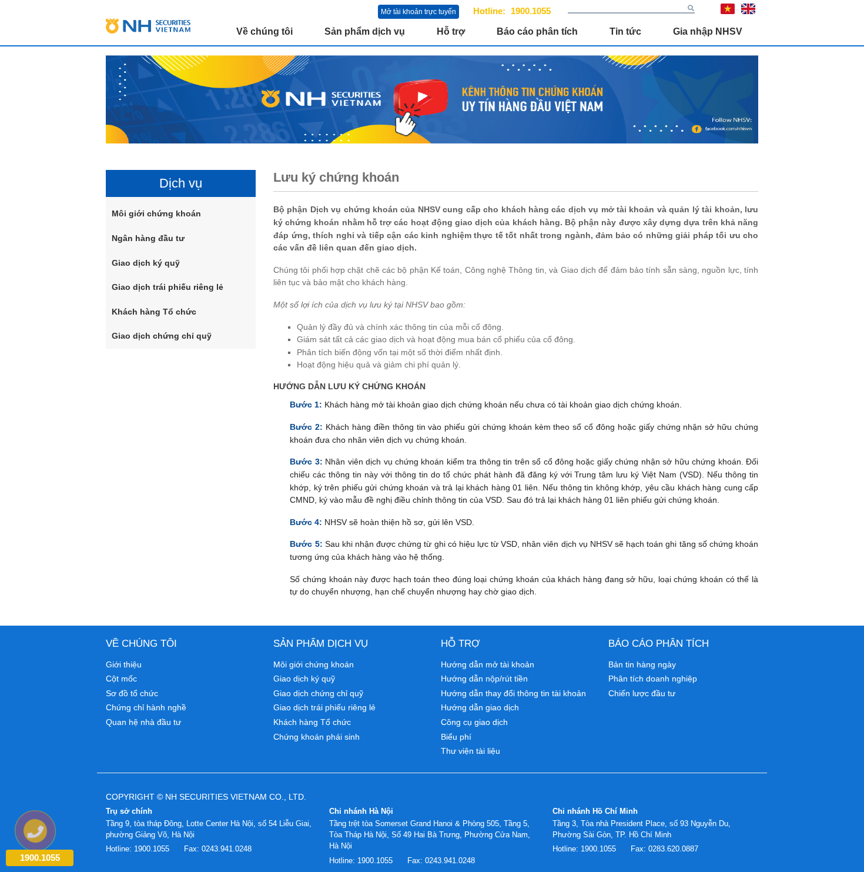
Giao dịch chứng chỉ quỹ (162, 335)
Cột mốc (121, 678)
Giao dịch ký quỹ (146, 263)
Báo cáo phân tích (537, 31)
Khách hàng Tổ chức (154, 311)
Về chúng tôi (264, 31)
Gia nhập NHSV (707, 31)
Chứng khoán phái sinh (316, 736)
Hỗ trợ (451, 31)
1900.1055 (531, 11)
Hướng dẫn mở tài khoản (487, 664)
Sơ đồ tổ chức (132, 693)
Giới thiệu (124, 664)
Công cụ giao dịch (474, 722)
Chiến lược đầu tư (641, 693)
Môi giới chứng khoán (156, 213)
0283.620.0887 (673, 848)
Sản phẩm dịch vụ (364, 31)
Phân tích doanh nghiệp (652, 678)
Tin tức (625, 31)
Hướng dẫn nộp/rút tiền (484, 678)
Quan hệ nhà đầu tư (143, 722)
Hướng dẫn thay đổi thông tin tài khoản (513, 693)
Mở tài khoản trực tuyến (418, 12)
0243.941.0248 (227, 848)
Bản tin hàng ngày (642, 664)
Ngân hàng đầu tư (148, 238)
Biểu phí (456, 736)
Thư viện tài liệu (470, 751)
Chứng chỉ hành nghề (146, 707)
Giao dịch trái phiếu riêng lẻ (167, 287)
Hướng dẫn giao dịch (480, 707)
